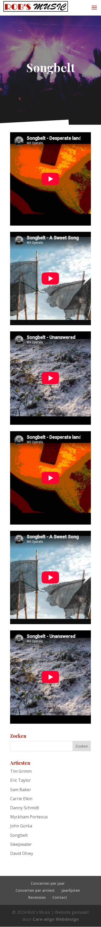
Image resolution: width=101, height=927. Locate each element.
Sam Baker (20, 789)
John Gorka (21, 826)
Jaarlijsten (70, 890)
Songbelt (19, 835)
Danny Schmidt (24, 808)
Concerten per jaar (48, 883)
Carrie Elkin (21, 798)
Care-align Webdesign (56, 919)
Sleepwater (21, 844)
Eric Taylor (20, 780)
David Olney (21, 853)
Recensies (37, 897)
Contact (59, 897)
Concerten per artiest (35, 890)
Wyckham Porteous (29, 817)
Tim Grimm (21, 771)
